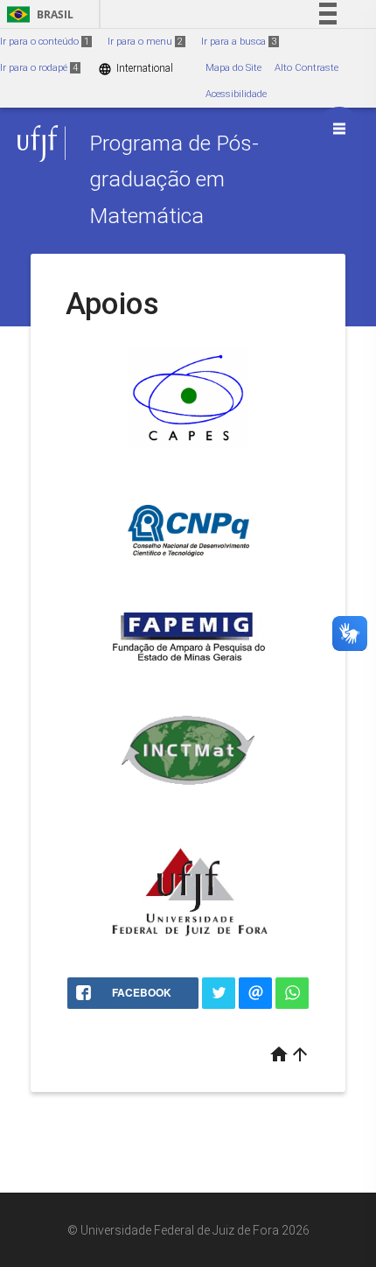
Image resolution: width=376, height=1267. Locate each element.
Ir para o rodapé (39, 68)
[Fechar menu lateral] (339, 128)
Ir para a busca (238, 41)
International (135, 68)
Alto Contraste (306, 68)
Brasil (37, 14)
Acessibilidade (236, 94)
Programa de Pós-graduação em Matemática (174, 179)
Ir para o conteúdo (44, 41)
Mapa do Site (233, 68)
